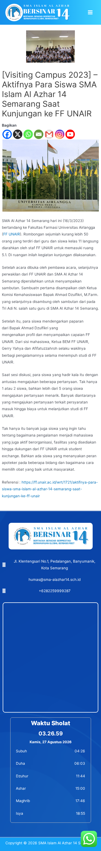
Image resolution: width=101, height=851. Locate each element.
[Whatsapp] (28, 134)
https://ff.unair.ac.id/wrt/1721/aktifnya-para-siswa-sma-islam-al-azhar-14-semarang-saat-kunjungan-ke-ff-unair (50, 489)
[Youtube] (70, 134)
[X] (17, 134)
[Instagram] (59, 134)
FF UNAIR (11, 234)
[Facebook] (7, 134)
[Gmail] (49, 134)
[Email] (38, 134)
